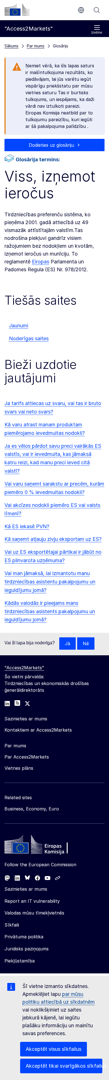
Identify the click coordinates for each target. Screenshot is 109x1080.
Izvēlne (96, 33)
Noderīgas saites (29, 338)
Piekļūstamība (19, 961)
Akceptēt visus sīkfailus (53, 1049)
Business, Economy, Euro (31, 809)
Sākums (11, 45)
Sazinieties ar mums (25, 889)
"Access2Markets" (24, 667)
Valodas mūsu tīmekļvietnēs (34, 913)
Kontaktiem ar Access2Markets (38, 730)
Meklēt (97, 10)
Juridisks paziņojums (26, 949)
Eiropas (40, 262)
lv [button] (81, 10)
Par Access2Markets (26, 757)
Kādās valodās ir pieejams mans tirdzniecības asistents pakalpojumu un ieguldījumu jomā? (49, 611)
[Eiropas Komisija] (17, 9)
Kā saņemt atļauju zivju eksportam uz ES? (52, 539)
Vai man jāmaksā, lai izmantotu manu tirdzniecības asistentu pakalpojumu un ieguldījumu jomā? (49, 581)
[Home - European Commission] (45, 846)
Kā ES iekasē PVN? (26, 526)
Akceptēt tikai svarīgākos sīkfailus (64, 1066)
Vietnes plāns (18, 768)
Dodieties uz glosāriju (51, 145)
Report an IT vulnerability (32, 901)
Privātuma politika (23, 936)
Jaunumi (18, 325)
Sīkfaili (11, 925)
